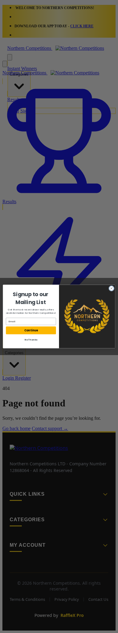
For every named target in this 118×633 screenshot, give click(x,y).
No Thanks (31, 339)
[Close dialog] (111, 288)
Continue (31, 330)
